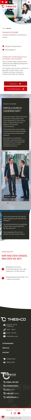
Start (3, 28)
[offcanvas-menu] (28, 2)
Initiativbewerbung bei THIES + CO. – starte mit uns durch (17, 278)
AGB (24, 410)
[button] (9, 2)
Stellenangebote (10, 50)
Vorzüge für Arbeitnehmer (13, 46)
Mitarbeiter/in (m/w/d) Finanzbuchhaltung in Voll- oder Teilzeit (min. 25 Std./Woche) (16, 269)
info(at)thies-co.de (12, 336)
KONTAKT (5, 352)
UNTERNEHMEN (7, 343)
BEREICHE (5, 348)
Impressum (17, 410)
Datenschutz (9, 410)
